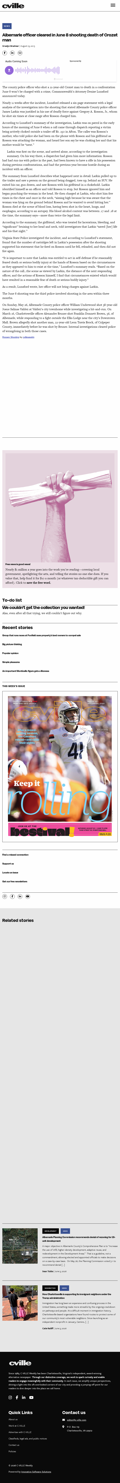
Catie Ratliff (47, 1328)
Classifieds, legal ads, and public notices (28, 1438)
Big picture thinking (12, 644)
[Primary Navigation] (113, 5)
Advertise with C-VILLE (20, 1432)
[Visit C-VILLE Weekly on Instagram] (11, 1397)
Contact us (14, 1445)
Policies (12, 1451)
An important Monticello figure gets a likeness (25, 670)
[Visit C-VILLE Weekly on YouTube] (31, 1397)
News (7, 26)
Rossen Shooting (10, 337)
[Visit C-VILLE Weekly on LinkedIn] (24, 1397)
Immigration (50, 1288)
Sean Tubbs (47, 1271)
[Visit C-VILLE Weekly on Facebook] (17, 1397)
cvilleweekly (28, 337)
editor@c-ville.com (76, 1420)
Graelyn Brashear (10, 46)
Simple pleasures (11, 662)
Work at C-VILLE (17, 1425)
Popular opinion (10, 653)
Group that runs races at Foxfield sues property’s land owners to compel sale (41, 635)
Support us (8, 863)
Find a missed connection (15, 854)
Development (51, 1231)
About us (13, 1419)
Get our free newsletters (14, 881)
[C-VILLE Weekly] (15, 5)
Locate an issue (10, 872)
